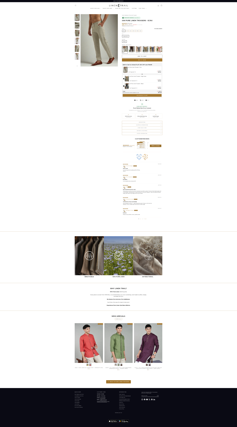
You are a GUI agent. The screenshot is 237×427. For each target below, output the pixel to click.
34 (130, 30)
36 (133, 30)
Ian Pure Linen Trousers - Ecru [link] (135, 67)
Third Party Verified (142, 106)
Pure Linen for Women (79, 407)
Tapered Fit (125, 36)
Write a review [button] (156, 145)
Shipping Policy (122, 405)
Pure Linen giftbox (78, 405)
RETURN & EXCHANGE (142, 130)
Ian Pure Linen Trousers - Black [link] (136, 83)
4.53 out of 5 (131, 145)
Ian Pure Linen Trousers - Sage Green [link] (137, 76)
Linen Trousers (77, 397)
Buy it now (142, 59)
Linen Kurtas (77, 400)
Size (142, 28)
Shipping (123, 25)
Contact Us (121, 402)
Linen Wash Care (142, 127)
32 (127, 30)
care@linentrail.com (103, 399)
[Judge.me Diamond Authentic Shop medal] (139, 156)
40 (140, 30)
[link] (125, 70)
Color (123, 39)
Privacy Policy (121, 408)
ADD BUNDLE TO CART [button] (142, 95)
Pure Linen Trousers (132, 15)
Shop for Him (95, 8)
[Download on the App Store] (112, 421)
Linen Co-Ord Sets (78, 399)
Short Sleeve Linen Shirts (79, 394)
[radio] (125, 49)
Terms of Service (122, 407)
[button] (124, 23)
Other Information (142, 133)
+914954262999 (102, 397)
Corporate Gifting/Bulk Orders (124, 399)
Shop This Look (88, 361)
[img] (125, 164)
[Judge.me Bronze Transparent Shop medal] (145, 156)
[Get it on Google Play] (123, 421)
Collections (126, 15)
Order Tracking (122, 394)
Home (123, 15)
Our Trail (142, 8)
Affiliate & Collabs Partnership (124, 400)
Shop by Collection (122, 8)
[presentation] (123, 49)
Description (142, 122)
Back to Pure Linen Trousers (119, 381)
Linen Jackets (77, 402)
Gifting (134, 8)
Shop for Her (107, 8)
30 (123, 30)
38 (137, 30)
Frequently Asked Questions (102, 401)
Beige (124, 41)
